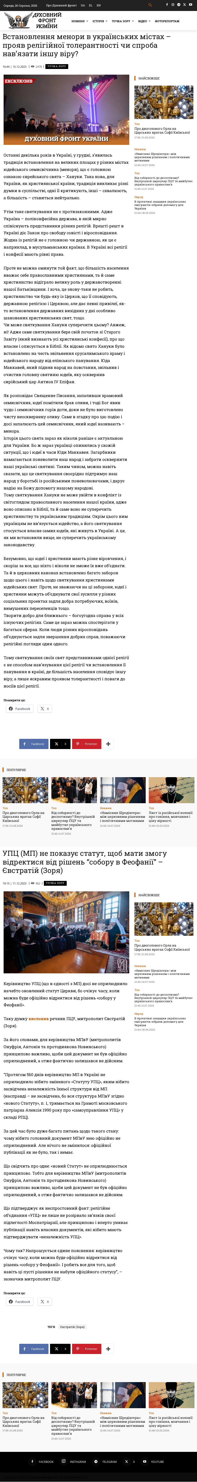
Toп (137, 123)
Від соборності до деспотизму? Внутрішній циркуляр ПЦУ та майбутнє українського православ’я (163, 181)
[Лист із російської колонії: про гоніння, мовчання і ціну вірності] (171, 790)
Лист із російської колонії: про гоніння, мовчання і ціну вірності (171, 816)
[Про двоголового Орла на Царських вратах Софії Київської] (163, 102)
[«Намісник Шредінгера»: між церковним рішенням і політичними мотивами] (123, 790)
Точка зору (56, 66)
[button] (150, 5)
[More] (108, 744)
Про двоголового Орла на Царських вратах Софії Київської (162, 130)
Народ (138, 196)
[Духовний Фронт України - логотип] (33, 20)
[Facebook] (167, 5)
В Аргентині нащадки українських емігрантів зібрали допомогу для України (160, 205)
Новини (140, 149)
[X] (185, 5)
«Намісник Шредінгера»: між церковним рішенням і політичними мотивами (162, 157)
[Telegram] (179, 5)
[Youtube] (190, 5)
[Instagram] (173, 5)
